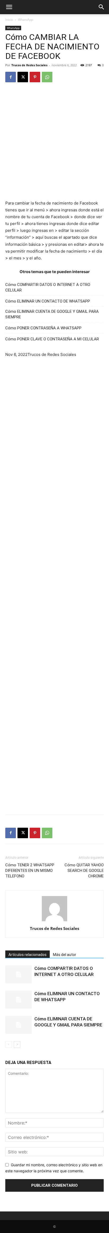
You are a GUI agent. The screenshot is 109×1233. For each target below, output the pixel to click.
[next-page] (17, 1044)
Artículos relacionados (27, 955)
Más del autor (64, 955)
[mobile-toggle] (9, 7)
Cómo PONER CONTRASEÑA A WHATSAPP (43, 328)
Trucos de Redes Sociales (29, 65)
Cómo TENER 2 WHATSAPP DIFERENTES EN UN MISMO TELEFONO (29, 870)
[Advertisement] (54, 143)
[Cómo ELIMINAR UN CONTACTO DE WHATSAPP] (18, 1000)
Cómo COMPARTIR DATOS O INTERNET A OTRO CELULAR (47, 287)
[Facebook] (10, 77)
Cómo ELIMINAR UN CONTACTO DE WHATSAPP (47, 301)
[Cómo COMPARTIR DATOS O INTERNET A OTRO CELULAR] (18, 974)
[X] (22, 77)
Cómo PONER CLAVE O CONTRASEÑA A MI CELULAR (52, 339)
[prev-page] (8, 1044)
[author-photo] (54, 921)
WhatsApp (25, 19)
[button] (101, 7)
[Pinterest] (35, 77)
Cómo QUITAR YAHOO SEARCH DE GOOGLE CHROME (84, 870)
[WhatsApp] (47, 77)
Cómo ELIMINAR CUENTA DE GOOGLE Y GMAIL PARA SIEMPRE (52, 314)
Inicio (9, 19)
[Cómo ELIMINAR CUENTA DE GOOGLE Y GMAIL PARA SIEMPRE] (18, 1025)
